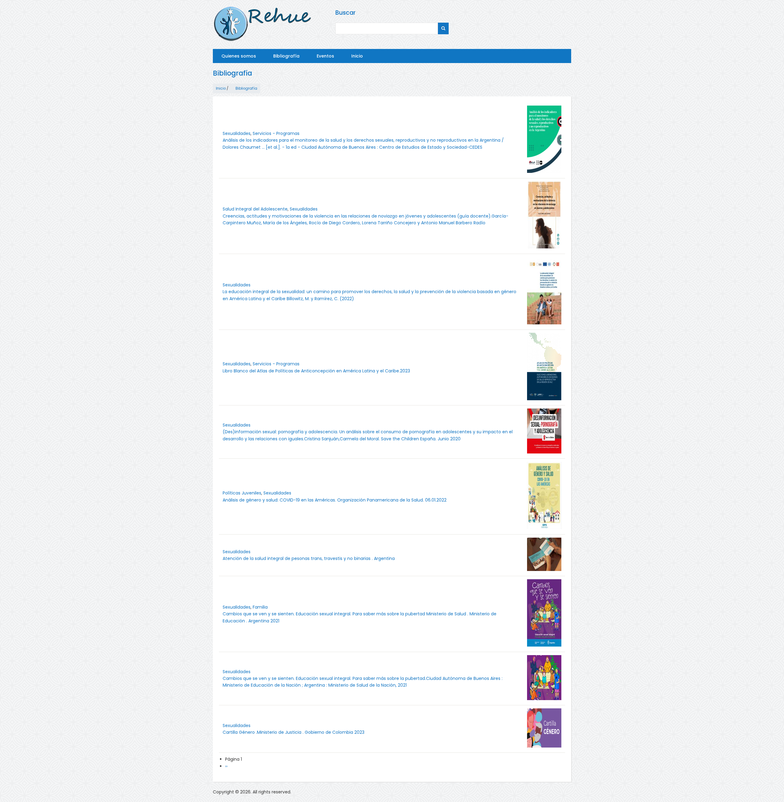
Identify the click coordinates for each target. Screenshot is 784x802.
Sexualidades (237, 133)
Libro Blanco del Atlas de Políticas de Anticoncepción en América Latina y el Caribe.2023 (316, 371)
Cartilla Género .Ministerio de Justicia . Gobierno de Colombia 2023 (293, 732)
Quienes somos (238, 56)
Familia (260, 607)
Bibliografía (286, 56)
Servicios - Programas (276, 133)
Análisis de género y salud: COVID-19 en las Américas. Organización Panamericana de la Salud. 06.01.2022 (335, 500)
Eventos (325, 56)
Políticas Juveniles (242, 493)
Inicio (357, 56)
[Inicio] (263, 24)
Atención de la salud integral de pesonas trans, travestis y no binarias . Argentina (309, 558)
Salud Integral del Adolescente (255, 209)
